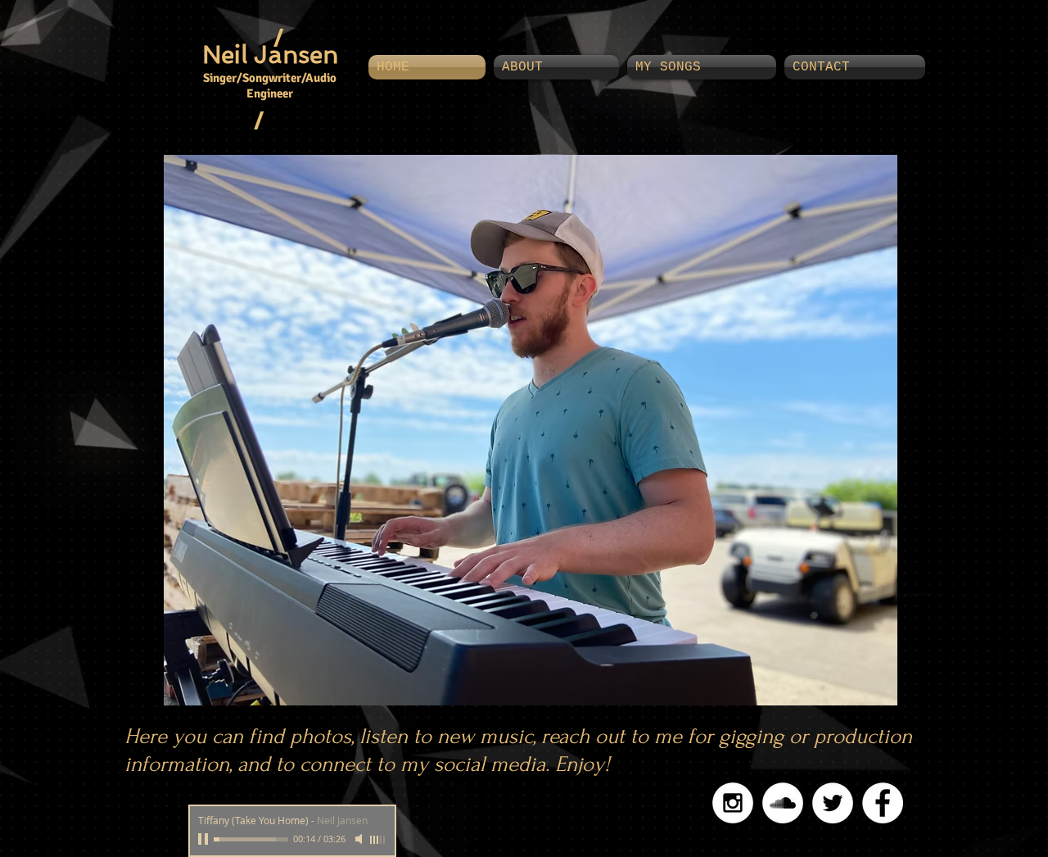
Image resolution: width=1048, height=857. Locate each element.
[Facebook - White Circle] (882, 802)
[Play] (204, 839)
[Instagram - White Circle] (732, 802)
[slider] (378, 840)
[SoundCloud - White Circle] (782, 802)
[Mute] (360, 839)
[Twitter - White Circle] (832, 802)
